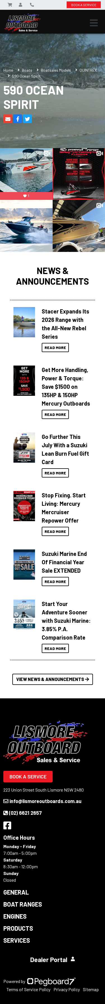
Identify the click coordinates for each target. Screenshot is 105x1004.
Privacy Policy (66, 989)
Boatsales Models (56, 70)
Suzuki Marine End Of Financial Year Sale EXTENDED (64, 562)
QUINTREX (88, 70)
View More (24, 320)
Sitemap (91, 989)
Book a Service (28, 776)
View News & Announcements (50, 679)
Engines (15, 916)
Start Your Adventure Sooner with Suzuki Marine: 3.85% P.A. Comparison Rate (66, 620)
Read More (55, 347)
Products (18, 928)
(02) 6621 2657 (25, 813)
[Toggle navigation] (94, 23)
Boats (27, 70)
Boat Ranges (22, 904)
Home (8, 70)
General (16, 892)
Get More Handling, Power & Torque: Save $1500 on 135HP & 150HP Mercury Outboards (66, 386)
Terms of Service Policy (28, 989)
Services (16, 940)
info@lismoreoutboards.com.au (45, 801)
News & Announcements (52, 275)
